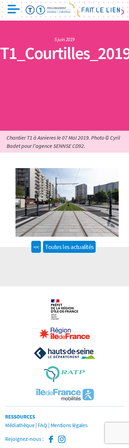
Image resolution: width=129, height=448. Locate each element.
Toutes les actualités (69, 247)
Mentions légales (69, 425)
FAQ (42, 425)
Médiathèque (19, 425)
